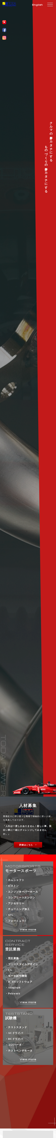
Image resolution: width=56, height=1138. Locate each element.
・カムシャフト (14, 880)
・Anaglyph (12, 987)
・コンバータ (13, 1044)
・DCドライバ (14, 1039)
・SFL (9, 915)
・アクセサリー (14, 903)
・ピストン (12, 885)
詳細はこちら (26, 845)
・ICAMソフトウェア (19, 981)
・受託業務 (12, 958)
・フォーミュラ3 (15, 920)
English (37, 4)
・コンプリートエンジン (20, 897)
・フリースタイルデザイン (21, 964)
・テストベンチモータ (19, 1050)
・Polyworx (12, 993)
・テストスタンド (16, 1027)
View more (28, 929)
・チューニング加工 (17, 909)
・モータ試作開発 (16, 976)
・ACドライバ (14, 1033)
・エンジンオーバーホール (21, 891)
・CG (8, 970)
